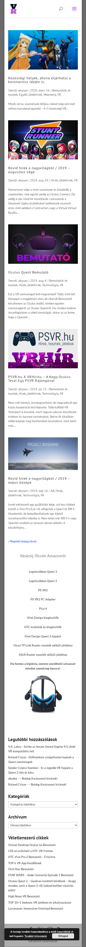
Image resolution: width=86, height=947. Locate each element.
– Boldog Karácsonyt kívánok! (39, 778)
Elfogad (63, 936)
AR (52, 491)
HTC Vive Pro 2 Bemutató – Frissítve (31, 857)
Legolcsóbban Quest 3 (43, 571)
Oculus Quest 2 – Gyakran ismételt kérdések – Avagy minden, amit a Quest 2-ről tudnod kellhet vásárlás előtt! (42, 885)
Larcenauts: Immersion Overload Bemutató (35, 908)
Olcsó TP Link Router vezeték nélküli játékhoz (43, 645)
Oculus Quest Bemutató (28, 272)
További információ (35, 936)
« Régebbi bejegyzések (22, 541)
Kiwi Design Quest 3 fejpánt (43, 636)
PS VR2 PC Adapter (43, 599)
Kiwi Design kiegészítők (43, 617)
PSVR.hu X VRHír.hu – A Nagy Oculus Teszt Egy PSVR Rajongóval (39, 379)
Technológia (50, 285)
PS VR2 (43, 590)
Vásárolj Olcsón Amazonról (43, 555)
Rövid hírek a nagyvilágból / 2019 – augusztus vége (39, 170)
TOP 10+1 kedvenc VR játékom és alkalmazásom (39, 902)
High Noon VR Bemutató (24, 896)
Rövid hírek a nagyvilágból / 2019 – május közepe (39, 480)
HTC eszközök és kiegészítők (43, 627)
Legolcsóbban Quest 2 (43, 581)
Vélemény (49, 95)
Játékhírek (35, 95)
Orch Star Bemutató (21, 869)
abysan (23, 90)
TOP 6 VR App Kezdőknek (24, 863)
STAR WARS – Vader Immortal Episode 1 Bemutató (40, 875)
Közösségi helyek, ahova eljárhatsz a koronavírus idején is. (39, 80)
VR (59, 95)
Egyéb (23, 95)
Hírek (54, 180)
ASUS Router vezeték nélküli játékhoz (43, 654)
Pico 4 (43, 608)
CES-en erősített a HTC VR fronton (30, 851)
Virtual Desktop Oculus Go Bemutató (32, 845)
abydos (12, 778)
